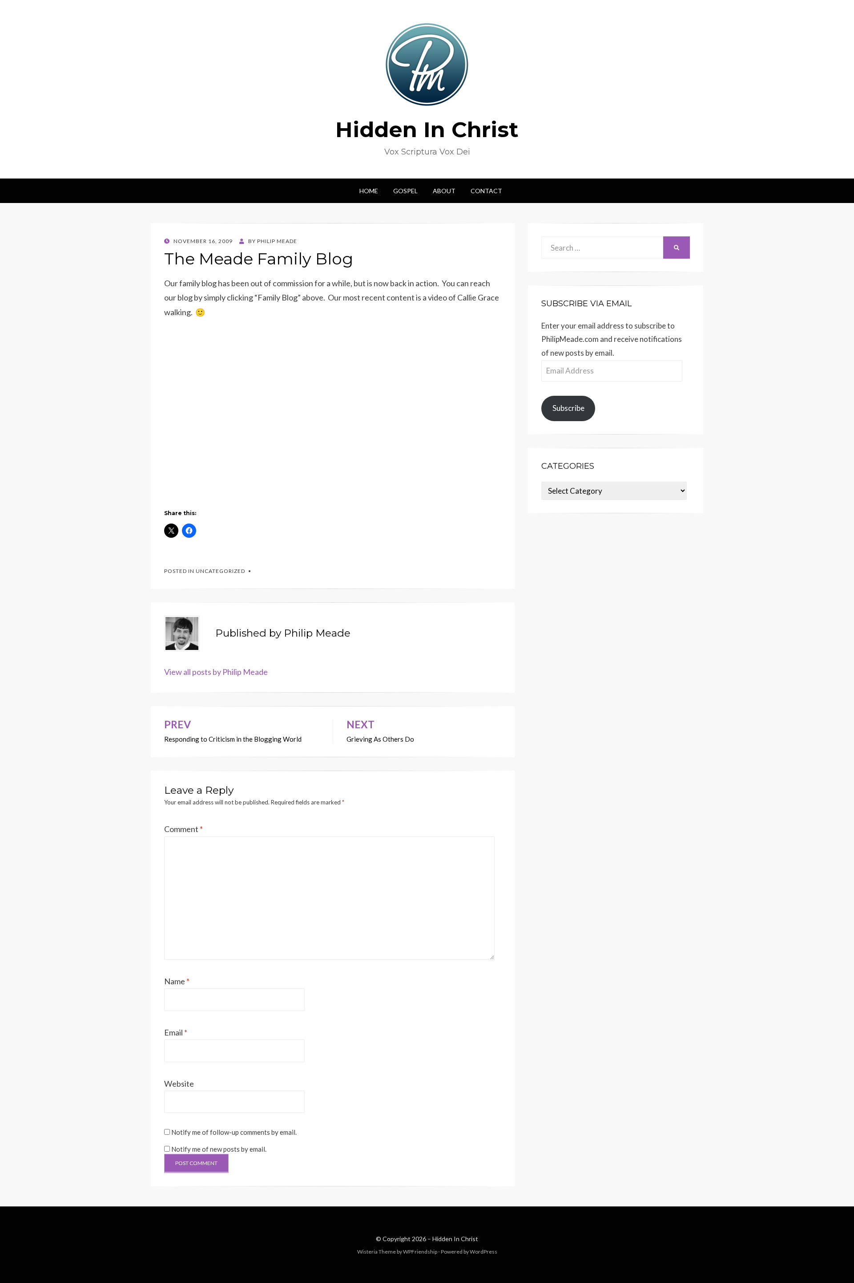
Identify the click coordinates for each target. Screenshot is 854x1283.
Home (368, 191)
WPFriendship (420, 1251)
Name (176, 981)
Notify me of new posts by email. (218, 1149)
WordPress (483, 1251)
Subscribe (568, 408)
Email (175, 1032)
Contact (486, 191)
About (444, 191)
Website (179, 1083)
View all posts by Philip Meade (216, 672)
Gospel (405, 191)
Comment (183, 829)
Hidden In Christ (427, 129)
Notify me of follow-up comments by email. (234, 1132)
